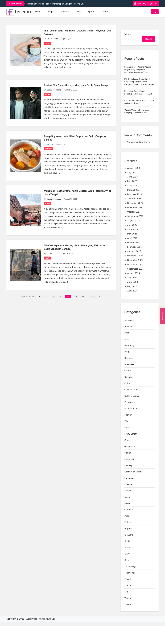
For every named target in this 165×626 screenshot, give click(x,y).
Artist (127, 339)
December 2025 (135, 203)
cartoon (128, 377)
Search (127, 34)
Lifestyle (64, 11)
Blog (126, 351)
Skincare (128, 535)
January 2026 (134, 198)
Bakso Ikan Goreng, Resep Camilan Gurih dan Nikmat (139, 101)
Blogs (50, 11)
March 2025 (133, 242)
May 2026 (132, 181)
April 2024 (132, 290)
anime (127, 332)
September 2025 (135, 216)
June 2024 (132, 282)
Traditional (129, 572)
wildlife (127, 598)
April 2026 (132, 185)
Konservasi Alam (132, 471)
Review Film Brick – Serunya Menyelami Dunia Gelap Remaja (76, 85)
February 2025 (134, 247)
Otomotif (128, 509)
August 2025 (133, 220)
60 (54, 297)
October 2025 (134, 212)
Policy (127, 516)
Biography (129, 345)
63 (76, 297)
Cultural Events (131, 396)
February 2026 (134, 194)
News (78, 11)
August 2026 (133, 168)
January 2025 (134, 251)
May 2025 (132, 233)
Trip (126, 591)
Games (127, 440)
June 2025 (132, 229)
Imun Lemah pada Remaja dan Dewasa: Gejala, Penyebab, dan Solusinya (77, 32)
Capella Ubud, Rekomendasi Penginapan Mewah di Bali (136, 111)
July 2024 (132, 277)
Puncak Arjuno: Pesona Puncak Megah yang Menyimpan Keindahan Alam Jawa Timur (137, 69)
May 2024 (132, 286)
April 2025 (132, 238)
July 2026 (132, 172)
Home (37, 11)
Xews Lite (50, 618)
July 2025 (132, 225)
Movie (47, 94)
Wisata (127, 604)
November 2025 (135, 207)
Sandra (50, 144)
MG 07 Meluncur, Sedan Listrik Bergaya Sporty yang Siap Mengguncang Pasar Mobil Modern (139, 81)
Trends (104, 11)
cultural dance (131, 389)
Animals (128, 326)
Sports (91, 11)
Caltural (128, 370)
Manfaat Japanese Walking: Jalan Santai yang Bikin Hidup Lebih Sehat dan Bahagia (75, 247)
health (47, 43)
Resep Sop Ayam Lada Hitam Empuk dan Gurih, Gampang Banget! (75, 138)
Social (127, 541)
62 (68, 297)
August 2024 (133, 273)
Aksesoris (129, 320)
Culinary (48, 149)
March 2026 (133, 190)
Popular (128, 528)
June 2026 (132, 176)
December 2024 (135, 255)
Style (126, 560)
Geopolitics (129, 446)
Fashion (128, 415)
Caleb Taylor (52, 39)
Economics (129, 402)
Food (126, 427)
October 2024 (134, 264)
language (129, 478)
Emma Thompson (54, 90)
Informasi (129, 459)
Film (126, 421)
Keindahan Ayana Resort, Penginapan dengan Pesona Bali (55, 3)
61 (61, 297)
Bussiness (129, 364)
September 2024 (135, 268)
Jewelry (128, 465)
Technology (130, 566)
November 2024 (135, 260)
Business (128, 358)
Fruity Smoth (130, 434)
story (127, 554)
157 (92, 297)
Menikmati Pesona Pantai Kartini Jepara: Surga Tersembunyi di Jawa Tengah (77, 193)
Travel (47, 203)
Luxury (127, 490)
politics (127, 522)
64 (83, 297)
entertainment (131, 408)
